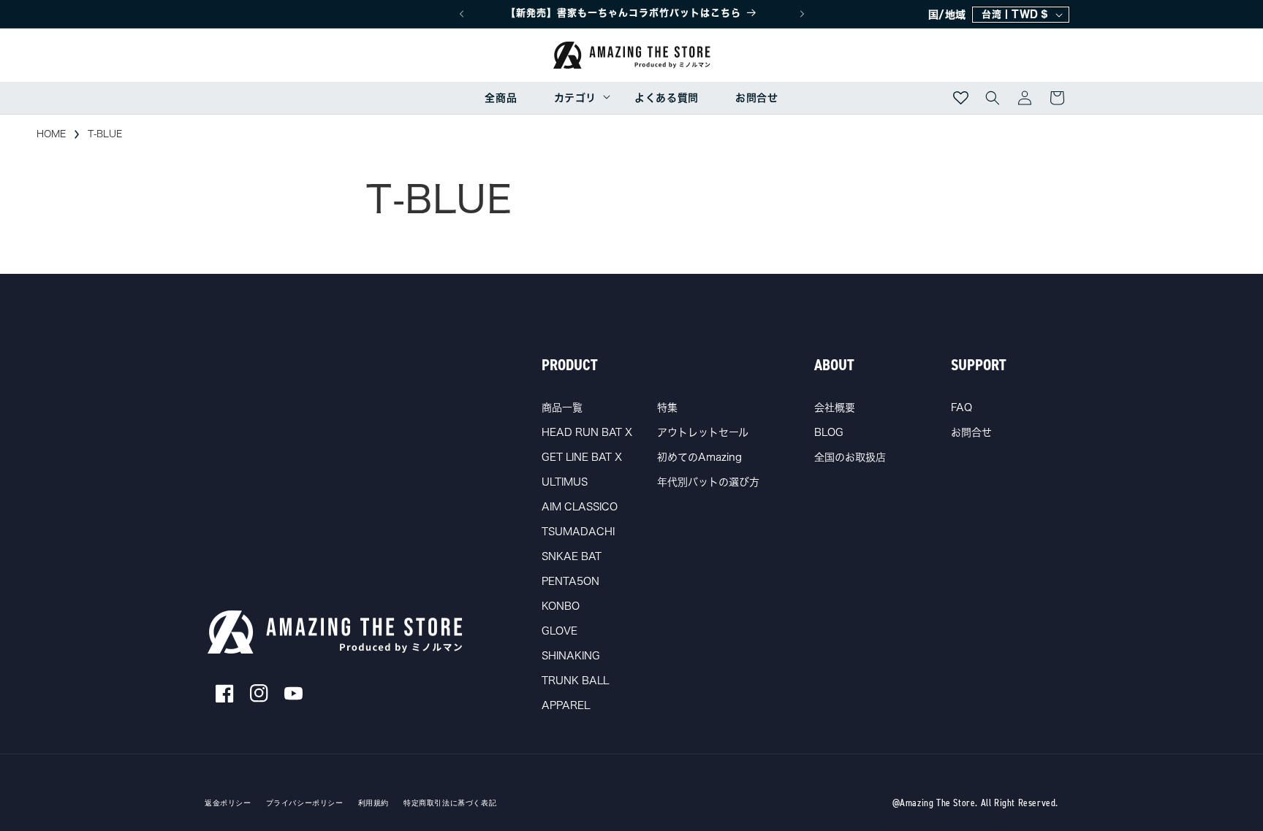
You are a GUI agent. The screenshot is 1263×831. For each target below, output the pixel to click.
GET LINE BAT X (582, 457)
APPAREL (566, 705)
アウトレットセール (702, 432)
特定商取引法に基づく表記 (449, 803)
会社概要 (834, 407)
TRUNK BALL (575, 680)
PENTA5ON (570, 581)
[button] (575, 98)
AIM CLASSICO (580, 507)
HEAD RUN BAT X (587, 432)
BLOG (828, 432)
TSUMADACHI (578, 531)
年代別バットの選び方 (708, 482)
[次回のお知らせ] (802, 14)
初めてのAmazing (699, 457)
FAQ (961, 407)
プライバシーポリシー (305, 803)
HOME (51, 134)
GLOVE (559, 631)
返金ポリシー (228, 803)
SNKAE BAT (572, 556)
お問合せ (971, 432)
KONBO (561, 606)
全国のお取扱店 (850, 457)
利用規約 (373, 803)
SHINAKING (571, 656)
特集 (667, 407)
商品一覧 (562, 407)
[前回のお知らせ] (461, 14)
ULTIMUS (565, 482)
